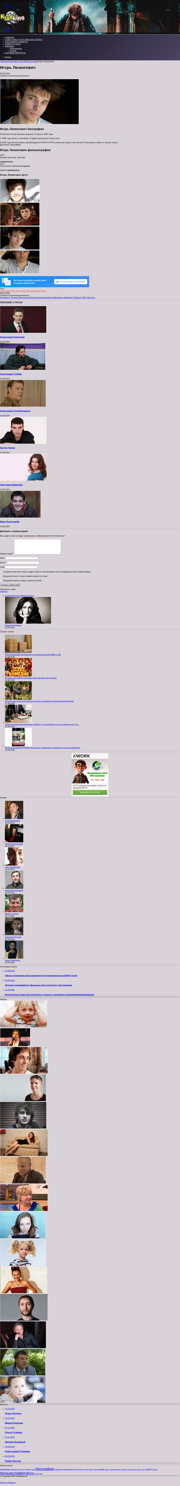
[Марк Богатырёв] (20, 517)
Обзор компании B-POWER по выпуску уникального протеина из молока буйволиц (42, 748)
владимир (58, 1469)
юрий (40, 1474)
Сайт (2, 567)
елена (86, 1469)
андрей (28, 1469)
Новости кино (13, 44)
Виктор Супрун (11, 914)
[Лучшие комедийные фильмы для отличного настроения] (18, 676)
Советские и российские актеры (23, 40)
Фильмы (9, 46)
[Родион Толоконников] (23, 1101)
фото (43, 291)
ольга (138, 1469)
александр (5, 1469)
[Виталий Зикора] (23, 1183)
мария (112, 1469)
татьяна (154, 1469)
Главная (4, 62)
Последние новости (16, 42)
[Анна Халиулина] (14, 958)
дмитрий (66, 1469)
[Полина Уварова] (23, 1265)
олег (134, 1469)
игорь (13, 291)
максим (107, 1469)
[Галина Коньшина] (24, 1210)
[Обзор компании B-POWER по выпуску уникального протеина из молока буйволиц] (18, 746)
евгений (73, 1469)
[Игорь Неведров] (23, 1128)
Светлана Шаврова (11, 484)
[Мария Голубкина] (23, 1293)
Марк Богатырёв (9, 521)
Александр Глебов (11, 374)
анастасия (21, 1469)
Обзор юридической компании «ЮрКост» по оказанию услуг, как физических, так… (42, 724)
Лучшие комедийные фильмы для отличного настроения (31, 678)
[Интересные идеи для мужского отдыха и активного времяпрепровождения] (18, 699)
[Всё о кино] (12, 25)
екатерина (80, 1469)
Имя (2, 558)
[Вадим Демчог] (23, 1347)
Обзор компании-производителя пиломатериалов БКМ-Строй (33, 655)
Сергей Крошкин (12, 821)
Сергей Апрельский (14, 844)
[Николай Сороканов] (14, 888)
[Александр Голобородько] (23, 406)
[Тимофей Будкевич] (23, 1027)
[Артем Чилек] (23, 443)
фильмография (34, 291)
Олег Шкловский (12, 867)
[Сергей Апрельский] (14, 842)
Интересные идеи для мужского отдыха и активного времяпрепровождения (39, 701)
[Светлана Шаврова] (23, 480)
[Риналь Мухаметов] (24, 1073)
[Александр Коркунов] (23, 332)
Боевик (13, 51)
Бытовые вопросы (15, 53)
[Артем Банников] (24, 1320)
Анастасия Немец (13, 625)
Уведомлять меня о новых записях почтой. (22, 581)
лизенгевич (21, 291)
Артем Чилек (7, 447)
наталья (124, 1469)
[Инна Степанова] (23, 1402)
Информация (16, 49)
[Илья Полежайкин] (15, 1046)
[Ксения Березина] (23, 1238)
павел (143, 1469)
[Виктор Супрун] (14, 912)
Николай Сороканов (14, 890)
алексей (13, 1469)
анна (33, 1469)
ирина (95, 1469)
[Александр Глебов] (22, 369)
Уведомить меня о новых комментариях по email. (25, 576)
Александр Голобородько (15, 411)
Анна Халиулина (12, 960)
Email (3, 563)
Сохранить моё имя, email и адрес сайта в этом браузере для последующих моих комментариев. (47, 572)
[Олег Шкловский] (14, 865)
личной (101, 1469)
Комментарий (7, 554)
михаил (117, 1469)
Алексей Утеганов (13, 937)
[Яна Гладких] (24, 1155)
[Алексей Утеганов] (14, 935)
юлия (36, 1473)
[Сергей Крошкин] (14, 818)
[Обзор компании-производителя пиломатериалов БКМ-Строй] (18, 652)
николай (129, 1469)
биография (5, 291)
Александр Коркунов (12, 337)
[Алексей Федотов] (22, 1375)
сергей (148, 1469)
